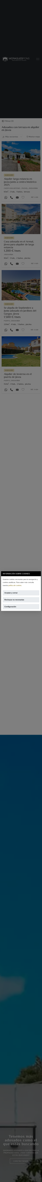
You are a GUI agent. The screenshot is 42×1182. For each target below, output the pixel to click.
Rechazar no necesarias (14, 600)
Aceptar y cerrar (11, 593)
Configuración (10, 606)
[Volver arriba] (39, 1179)
